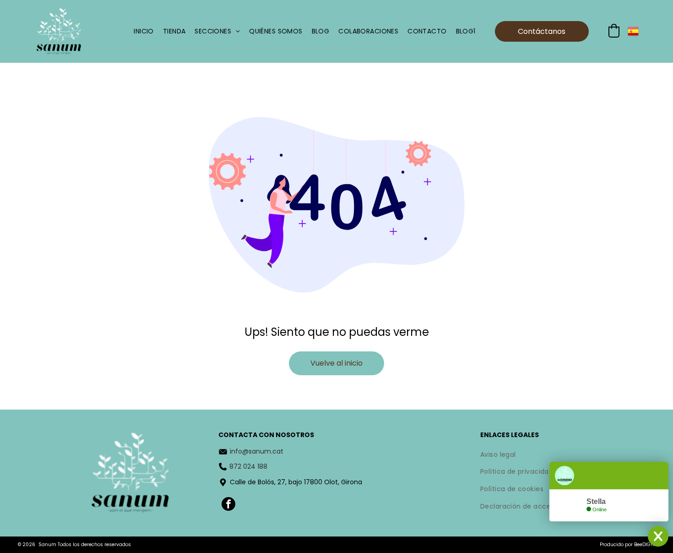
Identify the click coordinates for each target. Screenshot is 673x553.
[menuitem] (143, 31)
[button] (613, 30)
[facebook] (228, 505)
